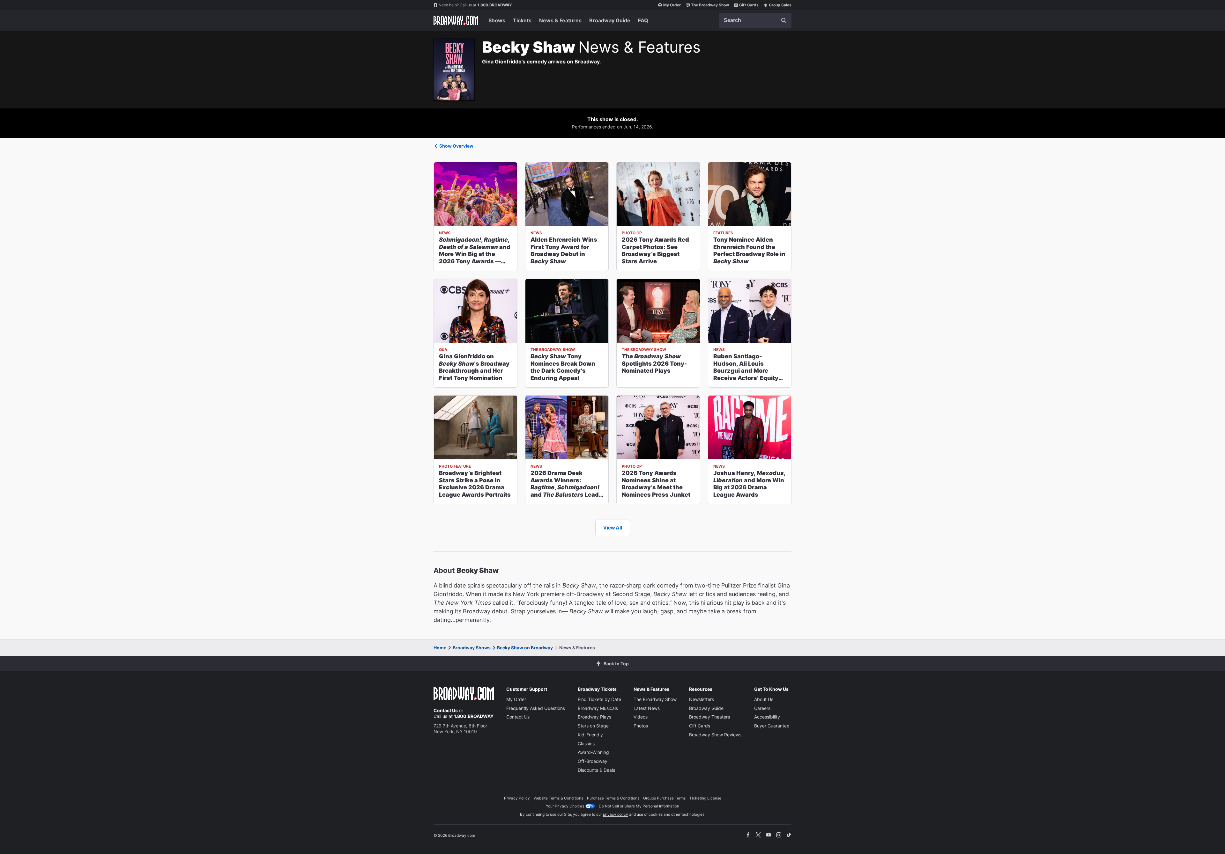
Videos (641, 716)
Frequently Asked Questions (535, 708)
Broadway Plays (594, 716)
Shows (496, 20)
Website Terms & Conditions (558, 798)
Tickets (522, 20)
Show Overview (456, 146)
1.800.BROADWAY (475, 5)
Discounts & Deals (596, 770)
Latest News (647, 708)
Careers (762, 708)
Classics (586, 743)
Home (440, 647)
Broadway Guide (609, 20)
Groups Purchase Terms (664, 798)
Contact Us (446, 710)
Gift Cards (749, 5)
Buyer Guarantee (771, 725)
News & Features (560, 20)
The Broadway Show (710, 5)
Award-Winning (593, 752)
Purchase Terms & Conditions (613, 798)
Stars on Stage (593, 725)
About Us (763, 699)
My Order (672, 5)
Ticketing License (705, 798)
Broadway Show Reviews (715, 734)
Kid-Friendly (590, 734)
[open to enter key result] (783, 20)
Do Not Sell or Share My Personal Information (639, 806)
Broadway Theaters (709, 716)
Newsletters (701, 699)
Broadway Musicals (598, 708)
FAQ (643, 20)
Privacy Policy (517, 798)
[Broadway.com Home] (456, 20)
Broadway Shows (472, 647)
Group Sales (780, 5)
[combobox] (755, 20)
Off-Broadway (592, 761)
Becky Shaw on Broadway (525, 647)
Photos (641, 725)
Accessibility (767, 716)
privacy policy (615, 814)
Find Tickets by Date (599, 699)
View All (612, 527)
